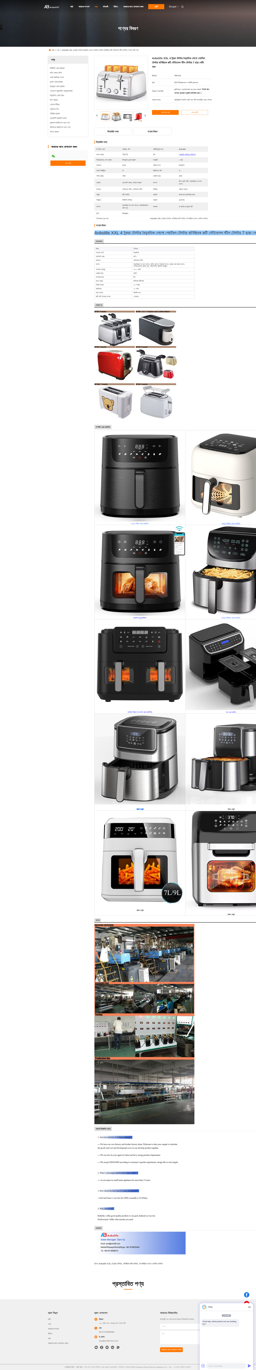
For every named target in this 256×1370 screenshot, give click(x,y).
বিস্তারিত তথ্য (113, 131)
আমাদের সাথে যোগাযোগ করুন (133, 6)
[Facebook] (247, 1295)
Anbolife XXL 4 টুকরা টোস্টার (110, 1264)
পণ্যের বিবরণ (152, 131)
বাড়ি (71, 6)
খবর (49, 1338)
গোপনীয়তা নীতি (69, 1367)
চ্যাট (156, 6)
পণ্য (96, 6)
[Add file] (203, 1366)
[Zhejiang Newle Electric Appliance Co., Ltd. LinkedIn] (112, 1348)
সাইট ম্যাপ (79, 1367)
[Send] (249, 1366)
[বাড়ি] (52, 7)
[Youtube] (107, 1348)
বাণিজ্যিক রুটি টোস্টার (130, 1264)
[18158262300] (118, 1348)
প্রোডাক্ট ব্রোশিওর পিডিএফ (187, 154)
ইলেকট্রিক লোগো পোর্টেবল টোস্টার (151, 1264)
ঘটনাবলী (105, 6)
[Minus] (249, 1307)
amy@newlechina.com (108, 1341)
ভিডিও (116, 6)
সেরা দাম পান (165, 112)
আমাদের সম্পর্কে (84, 6)
